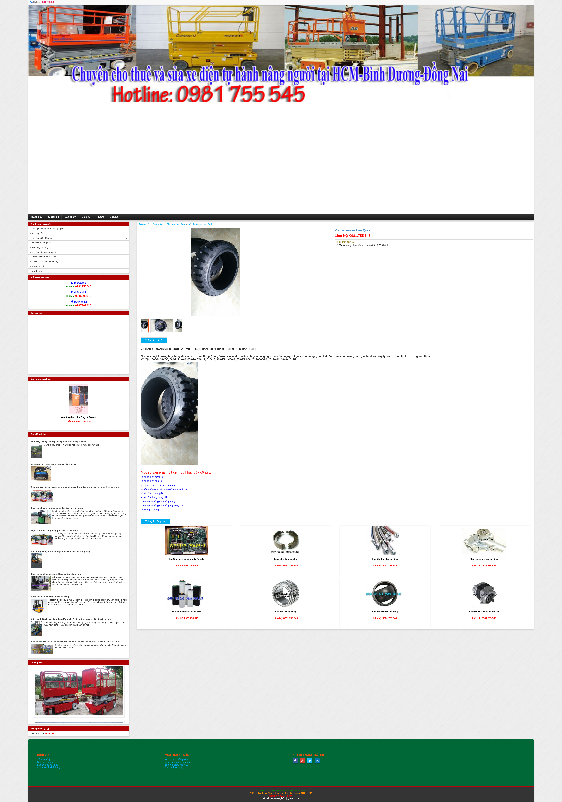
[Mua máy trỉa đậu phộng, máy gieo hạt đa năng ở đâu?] (36, 457)
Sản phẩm (70, 217)
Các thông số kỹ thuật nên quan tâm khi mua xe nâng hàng (61, 551)
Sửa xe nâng (44, 759)
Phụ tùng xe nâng (176, 224)
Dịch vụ (86, 217)
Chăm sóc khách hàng (48, 767)
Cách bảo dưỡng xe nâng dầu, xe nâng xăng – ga (56, 574)
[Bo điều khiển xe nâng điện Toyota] (186, 554)
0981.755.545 (48, 2)
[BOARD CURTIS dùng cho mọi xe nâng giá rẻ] (41, 480)
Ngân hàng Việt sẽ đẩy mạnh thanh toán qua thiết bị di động (61, 338)
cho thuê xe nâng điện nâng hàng (158, 501)
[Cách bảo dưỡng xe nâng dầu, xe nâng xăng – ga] (41, 590)
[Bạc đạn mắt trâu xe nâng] (385, 607)
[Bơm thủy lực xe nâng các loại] (484, 607)
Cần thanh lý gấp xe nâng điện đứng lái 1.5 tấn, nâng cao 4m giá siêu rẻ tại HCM (71, 619)
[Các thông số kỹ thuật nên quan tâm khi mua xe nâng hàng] (36, 567)
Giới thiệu (53, 217)
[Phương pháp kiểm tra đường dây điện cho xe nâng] (41, 523)
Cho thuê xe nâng (174, 767)
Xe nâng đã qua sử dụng (178, 762)
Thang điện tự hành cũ (176, 765)
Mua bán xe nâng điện (176, 759)
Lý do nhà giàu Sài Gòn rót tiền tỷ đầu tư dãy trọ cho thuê (60, 350)
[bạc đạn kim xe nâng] (286, 607)
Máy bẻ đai (37, 271)
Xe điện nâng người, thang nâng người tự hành (165, 489)
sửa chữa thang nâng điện (154, 497)
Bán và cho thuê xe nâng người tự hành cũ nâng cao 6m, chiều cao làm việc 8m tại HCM (75, 642)
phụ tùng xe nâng (150, 509)
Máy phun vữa (38, 266)
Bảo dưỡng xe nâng (47, 765)
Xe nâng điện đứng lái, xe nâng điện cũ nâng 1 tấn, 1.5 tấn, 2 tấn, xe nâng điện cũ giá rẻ (75, 487)
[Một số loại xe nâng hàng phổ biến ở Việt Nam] (42, 544)
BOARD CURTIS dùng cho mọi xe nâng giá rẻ (53, 464)
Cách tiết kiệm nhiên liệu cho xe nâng (50, 596)
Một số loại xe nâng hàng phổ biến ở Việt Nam (54, 530)
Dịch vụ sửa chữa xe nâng (44, 257)
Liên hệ (114, 217)
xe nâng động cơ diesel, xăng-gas (158, 485)
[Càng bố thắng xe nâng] (285, 554)
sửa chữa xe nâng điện (153, 493)
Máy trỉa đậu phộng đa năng (45, 261)
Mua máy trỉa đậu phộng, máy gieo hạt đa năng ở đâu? (58, 441)
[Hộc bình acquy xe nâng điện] (186, 607)
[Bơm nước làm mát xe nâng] (484, 554)
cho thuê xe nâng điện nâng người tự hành (163, 505)
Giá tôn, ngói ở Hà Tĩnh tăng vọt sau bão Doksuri (55, 362)
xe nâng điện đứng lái (152, 477)
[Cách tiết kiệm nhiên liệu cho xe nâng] (39, 612)
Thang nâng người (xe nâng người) (48, 229)
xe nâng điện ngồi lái (151, 481)
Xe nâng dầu (38, 233)
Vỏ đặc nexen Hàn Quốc (201, 224)
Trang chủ (36, 217)
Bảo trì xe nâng (45, 762)
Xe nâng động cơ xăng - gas (45, 252)
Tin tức (100, 217)
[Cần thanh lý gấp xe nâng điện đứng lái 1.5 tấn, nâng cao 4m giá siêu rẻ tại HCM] (36, 635)
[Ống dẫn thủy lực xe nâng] (385, 554)
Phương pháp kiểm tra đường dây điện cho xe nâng (57, 508)
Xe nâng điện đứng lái (42, 238)
